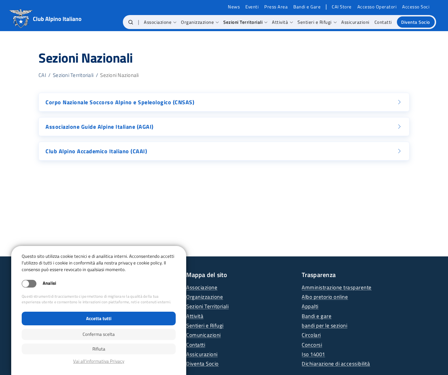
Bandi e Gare (307, 6)
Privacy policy (99, 361)
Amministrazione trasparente (337, 287)
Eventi (252, 6)
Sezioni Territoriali (73, 75)
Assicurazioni (202, 354)
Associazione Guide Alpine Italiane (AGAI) (100, 126)
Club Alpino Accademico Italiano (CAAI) (96, 151)
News (234, 6)
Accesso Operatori (377, 6)
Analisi (49, 283)
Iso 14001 (313, 354)
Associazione (201, 287)
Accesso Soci (415, 6)
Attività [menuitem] (280, 22)
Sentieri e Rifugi (205, 325)
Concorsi (312, 345)
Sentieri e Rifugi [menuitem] (315, 22)
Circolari (311, 335)
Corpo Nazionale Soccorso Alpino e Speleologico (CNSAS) (120, 102)
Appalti (310, 306)
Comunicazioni (203, 335)
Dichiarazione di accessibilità (336, 364)
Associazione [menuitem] (158, 22)
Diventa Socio (202, 364)
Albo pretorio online (325, 297)
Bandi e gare (316, 316)
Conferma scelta (99, 334)
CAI (42, 75)
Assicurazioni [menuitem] (355, 22)
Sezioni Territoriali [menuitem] (242, 22)
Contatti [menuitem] (383, 22)
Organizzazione (204, 297)
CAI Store (342, 6)
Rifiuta (98, 348)
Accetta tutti (98, 318)
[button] (130, 22)
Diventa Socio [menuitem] (415, 22)
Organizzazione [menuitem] (197, 22)
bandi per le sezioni (324, 325)
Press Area (276, 6)
